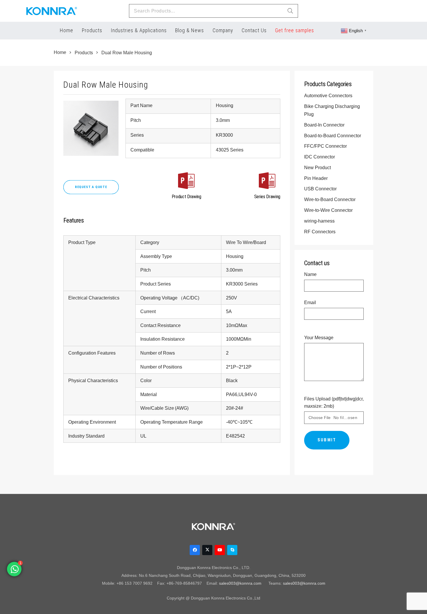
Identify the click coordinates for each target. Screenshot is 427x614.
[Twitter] (207, 550)
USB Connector (321, 188)
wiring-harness (320, 220)
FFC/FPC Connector (326, 146)
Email (310, 302)
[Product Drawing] (186, 181)
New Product (318, 167)
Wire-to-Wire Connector (329, 210)
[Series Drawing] (267, 181)
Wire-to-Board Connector (330, 199)
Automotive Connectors (329, 95)
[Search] (290, 11)
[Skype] (232, 550)
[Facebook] (195, 550)
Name (310, 274)
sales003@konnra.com (240, 583)
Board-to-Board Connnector (333, 135)
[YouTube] (220, 550)
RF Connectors (320, 231)
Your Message (318, 337)
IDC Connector (320, 156)
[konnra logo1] (51, 11)
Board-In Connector (325, 124)
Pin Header (316, 178)
